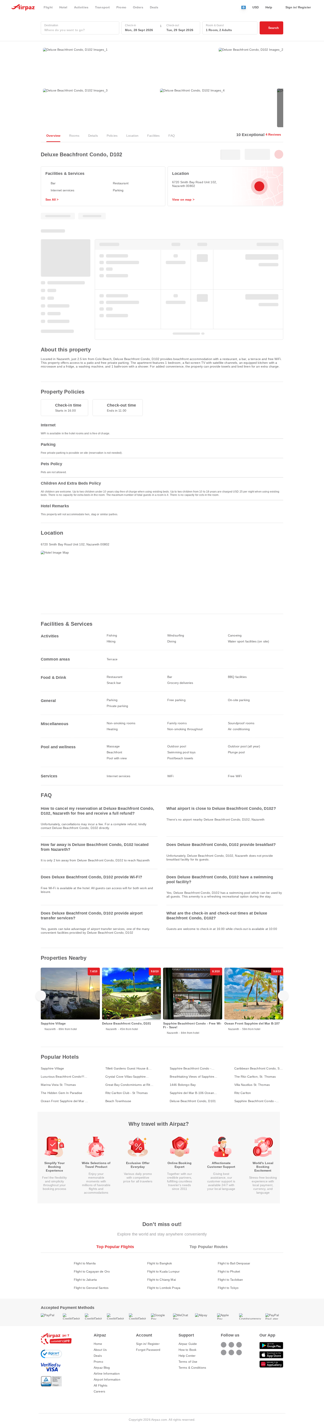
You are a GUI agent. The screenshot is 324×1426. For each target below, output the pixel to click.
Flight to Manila (85, 1263)
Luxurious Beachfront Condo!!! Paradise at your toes (62, 1077)
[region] (162, 1004)
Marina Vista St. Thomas (58, 1084)
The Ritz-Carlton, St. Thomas (255, 1076)
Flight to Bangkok (159, 1263)
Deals (98, 1355)
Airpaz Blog (102, 1367)
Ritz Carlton (242, 1093)
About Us (100, 1349)
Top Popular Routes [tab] (209, 1247)
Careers (99, 1391)
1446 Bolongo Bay (183, 1084)
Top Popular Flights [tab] (115, 1247)
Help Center (187, 1355)
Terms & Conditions (192, 1367)
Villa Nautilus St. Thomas (252, 1084)
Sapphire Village (52, 1068)
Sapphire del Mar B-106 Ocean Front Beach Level (192, 1093)
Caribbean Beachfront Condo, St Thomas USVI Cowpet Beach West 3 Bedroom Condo (257, 1068)
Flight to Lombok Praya (163, 1288)
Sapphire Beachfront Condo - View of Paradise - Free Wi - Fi (191, 1068)
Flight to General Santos (91, 1288)
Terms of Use (188, 1361)
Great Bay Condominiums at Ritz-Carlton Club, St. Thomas (129, 1085)
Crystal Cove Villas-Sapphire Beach (125, 1077)
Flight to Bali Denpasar (234, 1263)
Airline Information (107, 1373)
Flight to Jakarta (85, 1279)
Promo (98, 1361)
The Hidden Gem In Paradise (61, 1093)
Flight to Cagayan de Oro (92, 1271)
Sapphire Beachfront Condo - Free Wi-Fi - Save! (255, 1101)
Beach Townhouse (118, 1101)
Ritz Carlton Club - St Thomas (126, 1093)
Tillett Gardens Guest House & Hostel (127, 1068)
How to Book (188, 1349)
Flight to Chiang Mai (161, 1279)
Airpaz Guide (188, 1344)
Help (268, 7)
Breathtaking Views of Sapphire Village (192, 1077)
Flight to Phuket (229, 1271)
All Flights (101, 1385)
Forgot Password (148, 1349)
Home (98, 1344)
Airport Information (107, 1379)
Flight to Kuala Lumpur (163, 1271)
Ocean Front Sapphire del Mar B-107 (64, 1101)
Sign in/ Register (147, 1344)
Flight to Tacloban (230, 1279)
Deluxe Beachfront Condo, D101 (193, 1101)
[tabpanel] (162, 1271)
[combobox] (80, 30)
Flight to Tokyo (228, 1288)
